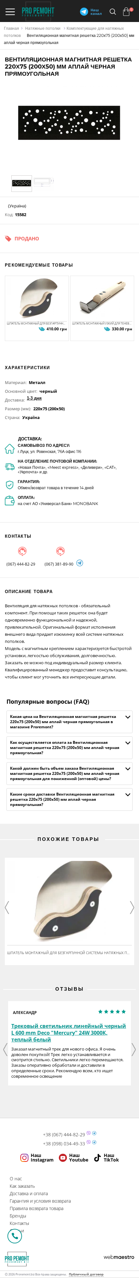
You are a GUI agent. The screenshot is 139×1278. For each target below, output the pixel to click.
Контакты (19, 1223)
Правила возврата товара (36, 1208)
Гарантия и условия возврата (40, 1201)
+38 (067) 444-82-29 (64, 1135)
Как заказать (22, 1186)
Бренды (18, 1216)
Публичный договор (86, 1274)
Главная (11, 28)
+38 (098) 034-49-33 (64, 1144)
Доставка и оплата (29, 1193)
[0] (126, 11)
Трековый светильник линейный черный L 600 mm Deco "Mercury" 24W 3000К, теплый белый (68, 1033)
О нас (16, 1178)
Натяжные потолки (42, 28)
